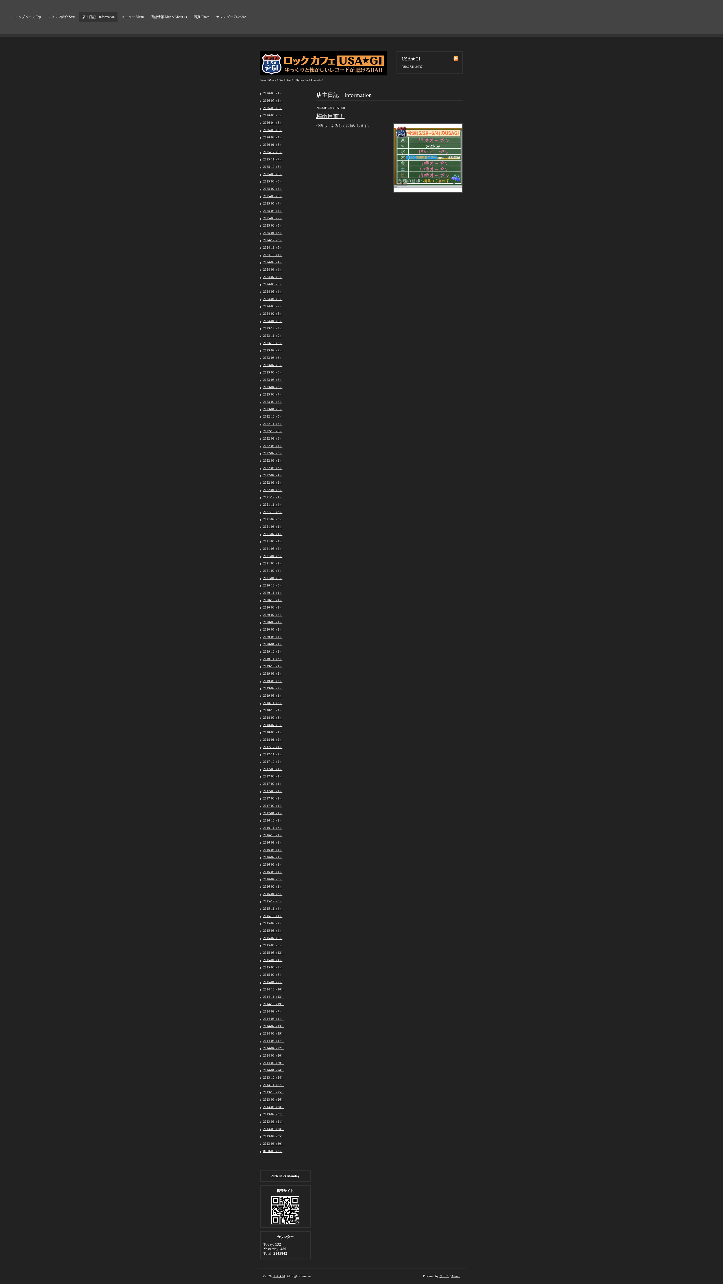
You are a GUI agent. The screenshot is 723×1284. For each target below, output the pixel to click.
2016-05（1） (272, 872)
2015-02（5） (272, 974)
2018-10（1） (272, 710)
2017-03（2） (272, 798)
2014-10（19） (273, 1004)
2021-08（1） (272, 526)
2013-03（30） (273, 1143)
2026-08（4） (272, 93)
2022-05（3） (272, 468)
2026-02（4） (272, 137)
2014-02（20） (273, 1062)
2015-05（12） (273, 952)
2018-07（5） (272, 725)
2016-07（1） (272, 857)
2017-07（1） (272, 783)
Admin (455, 1276)
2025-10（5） (272, 166)
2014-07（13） (273, 1026)
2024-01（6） (272, 321)
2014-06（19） (273, 1033)
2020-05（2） (272, 629)
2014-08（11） (273, 1018)
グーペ (444, 1276)
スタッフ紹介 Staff (61, 17)
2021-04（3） (272, 556)
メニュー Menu (132, 17)
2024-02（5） (272, 313)
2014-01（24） (273, 1070)
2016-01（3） (272, 894)
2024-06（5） (272, 284)
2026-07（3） (272, 100)
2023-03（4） (272, 394)
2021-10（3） (272, 512)
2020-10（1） (272, 600)
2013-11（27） (273, 1085)
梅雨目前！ (330, 116)
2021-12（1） (272, 497)
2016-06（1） (272, 864)
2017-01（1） (272, 813)
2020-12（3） (272, 585)
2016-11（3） (272, 827)
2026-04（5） (272, 122)
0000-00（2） (272, 1151)
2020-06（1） (272, 622)
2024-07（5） (272, 277)
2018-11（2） (272, 703)
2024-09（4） (272, 262)
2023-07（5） (272, 365)
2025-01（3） (272, 232)
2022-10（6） (272, 431)
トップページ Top (28, 17)
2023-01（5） (272, 409)
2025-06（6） (272, 196)
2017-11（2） (272, 754)
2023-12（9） (272, 328)
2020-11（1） (272, 592)
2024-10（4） (272, 255)
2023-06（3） (272, 372)
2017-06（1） (272, 791)
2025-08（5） (272, 181)
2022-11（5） (272, 423)
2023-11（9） (272, 335)
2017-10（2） (272, 761)
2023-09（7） (272, 350)
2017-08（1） (272, 776)
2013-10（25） (273, 1092)
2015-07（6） (272, 938)
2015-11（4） (272, 908)
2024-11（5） (272, 247)
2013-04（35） (273, 1136)
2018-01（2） (272, 739)
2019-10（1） (272, 666)
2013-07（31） (273, 1114)
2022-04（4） (272, 475)
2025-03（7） (272, 218)
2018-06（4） (272, 732)
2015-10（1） (272, 916)
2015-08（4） (272, 930)
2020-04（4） (272, 636)
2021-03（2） (272, 563)
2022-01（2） (272, 490)
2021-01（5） (272, 578)
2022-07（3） (272, 453)
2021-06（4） (272, 541)
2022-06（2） (272, 460)
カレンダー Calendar (231, 17)
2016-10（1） (272, 835)
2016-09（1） (272, 842)
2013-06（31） (273, 1121)
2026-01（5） (272, 144)
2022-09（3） (272, 438)
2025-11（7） (272, 159)
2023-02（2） (272, 401)
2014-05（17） (273, 1040)
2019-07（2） (272, 688)
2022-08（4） (272, 445)
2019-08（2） (272, 681)
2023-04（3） (272, 387)
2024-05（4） (272, 291)
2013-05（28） (273, 1129)
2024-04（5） (272, 299)
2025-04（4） (272, 210)
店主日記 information (98, 17)
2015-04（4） (272, 960)
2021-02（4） (272, 570)
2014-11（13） (273, 996)
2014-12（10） (273, 989)
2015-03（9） (272, 967)
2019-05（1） (272, 695)
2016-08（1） (272, 849)
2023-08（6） (272, 357)
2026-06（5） (272, 108)
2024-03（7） (272, 306)
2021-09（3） (272, 519)
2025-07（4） (272, 188)
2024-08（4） (272, 269)
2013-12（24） (273, 1077)
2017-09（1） (272, 769)
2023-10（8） (272, 343)
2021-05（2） (272, 548)
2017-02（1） (272, 805)
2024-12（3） (272, 240)
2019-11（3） (272, 659)
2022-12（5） (272, 416)
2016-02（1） (272, 886)
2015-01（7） (272, 982)
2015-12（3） (272, 901)
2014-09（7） (272, 1011)
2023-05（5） (272, 379)
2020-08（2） (272, 607)
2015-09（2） (272, 923)
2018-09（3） (272, 717)
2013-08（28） (273, 1107)
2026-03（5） (272, 130)
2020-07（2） (272, 614)
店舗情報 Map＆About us (169, 17)
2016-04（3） (272, 879)
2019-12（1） (272, 651)
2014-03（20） (273, 1055)
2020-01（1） (272, 644)
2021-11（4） (272, 504)
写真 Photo (201, 17)
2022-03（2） (272, 482)
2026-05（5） (272, 115)
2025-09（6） (272, 174)
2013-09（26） (273, 1099)
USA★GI (279, 1276)
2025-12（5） (272, 152)
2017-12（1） (272, 747)
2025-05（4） (272, 203)
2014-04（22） (273, 1048)
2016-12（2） (272, 820)
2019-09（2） (272, 673)
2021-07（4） (272, 534)
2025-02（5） (272, 225)
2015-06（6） (272, 945)
